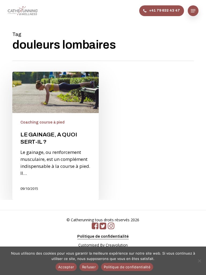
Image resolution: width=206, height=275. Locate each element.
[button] (193, 10)
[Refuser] (199, 260)
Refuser (89, 267)
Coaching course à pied (42, 122)
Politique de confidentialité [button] (103, 236)
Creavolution (117, 245)
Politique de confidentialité (127, 267)
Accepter (66, 267)
